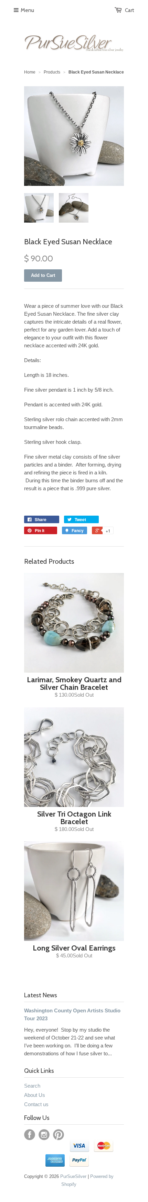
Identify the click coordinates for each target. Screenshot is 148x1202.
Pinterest (58, 1134)
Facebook (29, 1134)
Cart (129, 10)
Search (32, 1086)
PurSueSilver (73, 1176)
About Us (34, 1095)
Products (52, 72)
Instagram (44, 1134)
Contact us (36, 1104)
